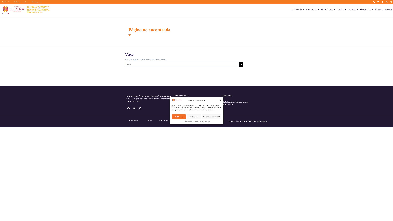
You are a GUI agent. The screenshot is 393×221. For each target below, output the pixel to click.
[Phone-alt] (374, 2)
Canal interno (133, 120)
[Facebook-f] (382, 2)
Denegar (194, 117)
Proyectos (352, 9)
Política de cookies (187, 121)
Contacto (388, 9)
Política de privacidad (198, 121)
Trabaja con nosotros (21, 2)
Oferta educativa (327, 9)
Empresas (379, 9)
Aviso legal (207, 121)
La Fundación (297, 9)
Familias (341, 9)
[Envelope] (378, 2)
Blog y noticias (365, 9)
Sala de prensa (37, 2)
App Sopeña (6, 2)
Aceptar (179, 117)
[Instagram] (391, 2)
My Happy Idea (261, 121)
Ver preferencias (211, 117)
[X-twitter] (387, 2)
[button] (220, 100)
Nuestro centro (311, 9)
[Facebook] (128, 108)
